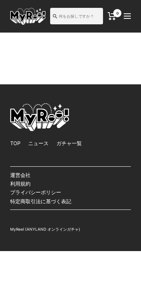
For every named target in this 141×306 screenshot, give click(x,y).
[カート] (112, 16)
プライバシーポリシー (35, 192)
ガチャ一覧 (69, 143)
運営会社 (20, 175)
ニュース (38, 143)
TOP (15, 143)
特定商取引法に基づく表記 (40, 201)
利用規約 (20, 183)
